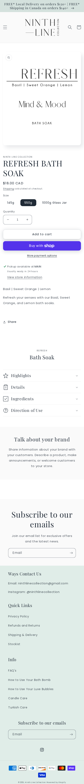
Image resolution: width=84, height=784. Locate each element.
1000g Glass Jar (54, 203)
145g (10, 203)
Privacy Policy (18, 616)
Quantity (9, 211)
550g (28, 203)
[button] (5, 27)
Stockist (14, 644)
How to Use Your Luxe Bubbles (31, 689)
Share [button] (12, 322)
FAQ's (12, 671)
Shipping (8, 188)
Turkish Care (17, 707)
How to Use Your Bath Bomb (29, 680)
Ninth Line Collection (35, 782)
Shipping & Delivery (23, 635)
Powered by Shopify (56, 782)
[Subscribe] (71, 553)
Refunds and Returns (24, 625)
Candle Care (18, 698)
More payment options (42, 255)
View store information (24, 277)
